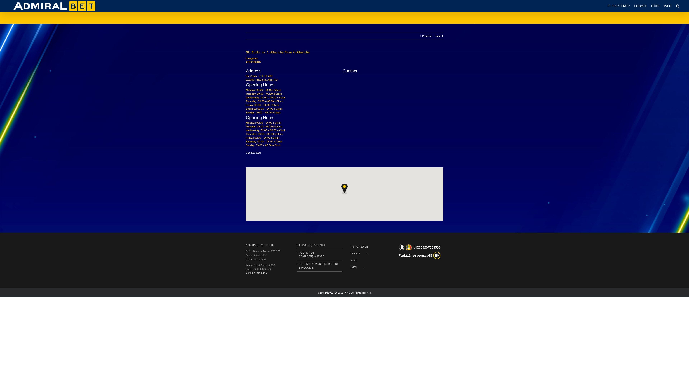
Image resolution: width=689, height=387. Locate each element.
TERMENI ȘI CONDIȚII (312, 245)
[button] (677, 6)
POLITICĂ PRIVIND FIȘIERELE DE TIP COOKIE (319, 265)
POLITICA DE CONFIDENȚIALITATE (311, 254)
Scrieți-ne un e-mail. (257, 272)
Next (438, 36)
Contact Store (253, 152)
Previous (427, 36)
